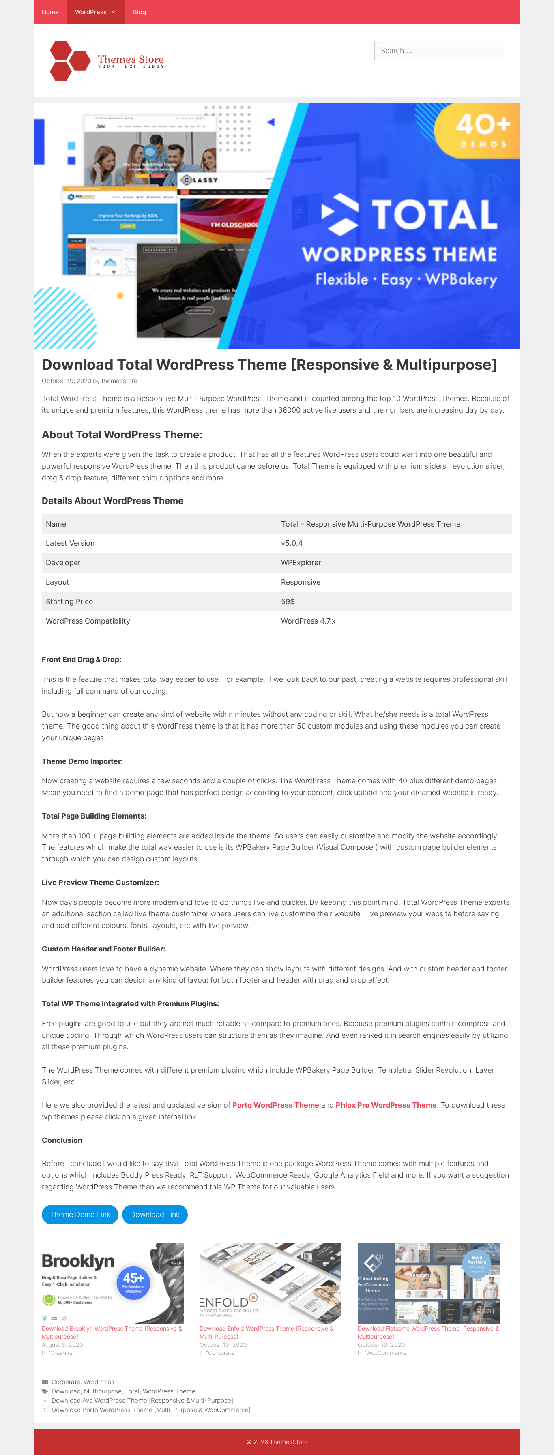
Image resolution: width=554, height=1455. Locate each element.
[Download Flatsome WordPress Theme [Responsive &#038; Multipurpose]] (432, 1283)
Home (50, 12)
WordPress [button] (91, 12)
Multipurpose (103, 1391)
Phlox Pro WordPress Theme (386, 1105)
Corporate (66, 1382)
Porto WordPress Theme (275, 1105)
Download (66, 1391)
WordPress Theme (169, 1391)
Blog (139, 12)
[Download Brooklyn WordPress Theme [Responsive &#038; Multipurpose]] (116, 1283)
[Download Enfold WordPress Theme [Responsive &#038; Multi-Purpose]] (274, 1283)
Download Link (155, 1214)
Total (132, 1391)
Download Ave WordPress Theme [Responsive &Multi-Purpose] (142, 1400)
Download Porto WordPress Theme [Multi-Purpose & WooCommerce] (151, 1410)
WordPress (99, 1382)
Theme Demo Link (80, 1214)
